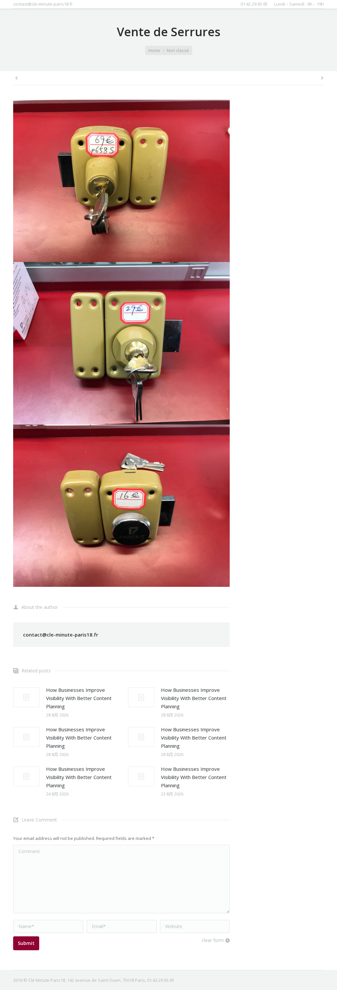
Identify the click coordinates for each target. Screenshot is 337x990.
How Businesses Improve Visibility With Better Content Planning (79, 698)
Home (154, 50)
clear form (213, 940)
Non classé (178, 50)
